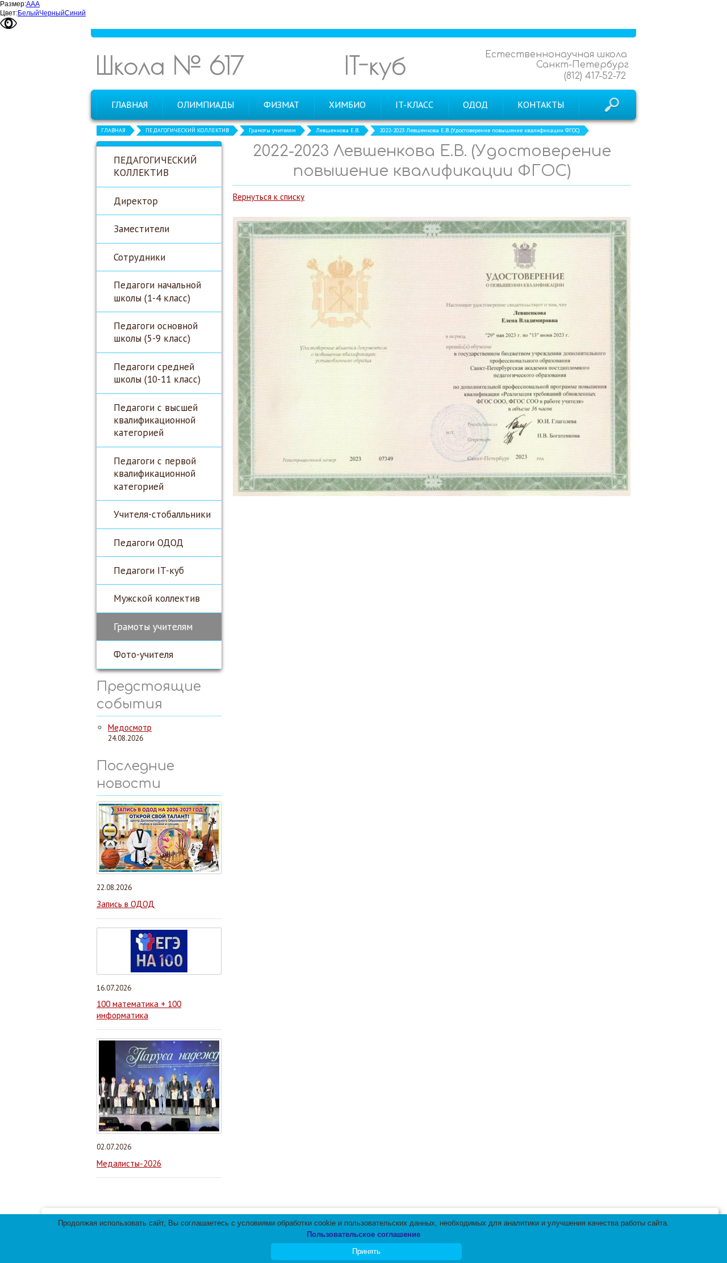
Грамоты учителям (272, 130)
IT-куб (375, 65)
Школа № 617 (169, 65)
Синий (75, 13)
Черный (52, 13)
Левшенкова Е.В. (338, 130)
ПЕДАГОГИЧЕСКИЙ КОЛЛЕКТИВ (187, 130)
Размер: (13, 4)
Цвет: (9, 13)
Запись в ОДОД (125, 904)
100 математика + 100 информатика (139, 1009)
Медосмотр (130, 727)
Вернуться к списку (268, 196)
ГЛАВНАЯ (113, 130)
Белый (28, 13)
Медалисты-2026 (129, 1163)
